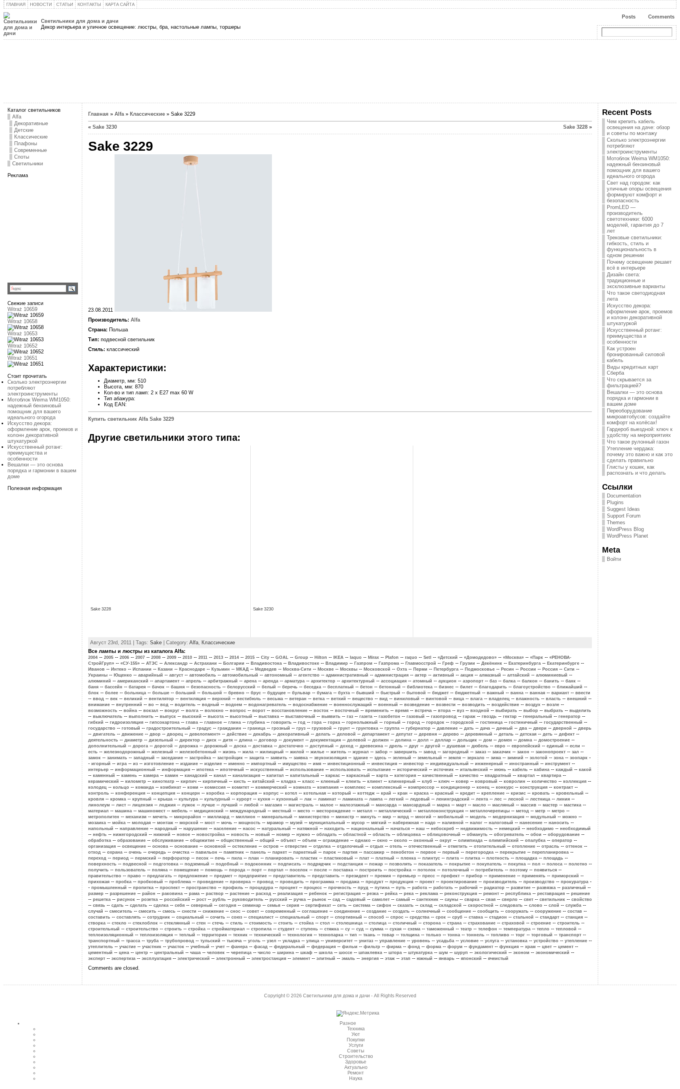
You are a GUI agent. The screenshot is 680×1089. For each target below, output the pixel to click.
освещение (134, 846)
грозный (281, 728)
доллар (443, 740)
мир (386, 816)
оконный (423, 840)
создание (376, 911)
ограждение (336, 840)
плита (452, 858)
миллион (245, 816)
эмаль (348, 958)
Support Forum (624, 516)
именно (236, 763)
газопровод (443, 716)
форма (433, 946)
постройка (399, 869)
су (347, 928)
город (413, 722)
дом (487, 740)
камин (171, 775)
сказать (405, 905)
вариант (560, 692)
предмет (223, 875)
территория (214, 934)
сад (336, 899)
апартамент (167, 681)
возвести (446, 704)
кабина (541, 769)
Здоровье (355, 1062)
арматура (295, 681)
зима (496, 757)
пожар (376, 864)
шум (443, 952)
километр (135, 781)
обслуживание (168, 840)
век (114, 698)
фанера (239, 946)
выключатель (107, 716)
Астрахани (205, 663)
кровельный (570, 793)
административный (347, 675)
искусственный (267, 769)
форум (454, 946)
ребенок (318, 893)
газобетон (389, 716)
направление (134, 828)
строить (173, 928)
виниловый (406, 698)
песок (202, 858)
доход (346, 745)
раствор (215, 893)
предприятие (252, 875)
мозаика (97, 822)
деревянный (478, 734)
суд (360, 928)
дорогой (163, 745)
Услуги (356, 1045)
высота (216, 716)
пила (236, 858)
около (400, 840)
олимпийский (504, 840)
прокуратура (574, 881)
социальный (190, 917)
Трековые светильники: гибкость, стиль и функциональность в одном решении (634, 246)
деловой (346, 734)
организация (102, 846)
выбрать (553, 710)
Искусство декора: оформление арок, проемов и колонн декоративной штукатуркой (42, 432)
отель (396, 846)
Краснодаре (192, 669)
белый (269, 686)
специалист (260, 917)
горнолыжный (362, 722)
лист (121, 804)
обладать (326, 834)
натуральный (276, 828)
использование (307, 769)
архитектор (323, 681)
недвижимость (476, 828)
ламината (352, 799)
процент (288, 887)
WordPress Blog (625, 529)
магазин (273, 804)
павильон (206, 852)
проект (426, 881)
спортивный (348, 917)
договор (268, 740)
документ (293, 740)
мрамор (275, 822)
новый (262, 834)
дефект (567, 734)
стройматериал (228, 928)
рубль (219, 899)
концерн (190, 793)
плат (364, 858)
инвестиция (384, 763)
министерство (314, 816)
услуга (492, 940)
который (341, 793)
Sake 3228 (575, 127)
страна (454, 923)
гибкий (95, 722)
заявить (278, 757)
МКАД (242, 669)
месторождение (333, 810)
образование (131, 840)
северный (202, 905)
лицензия (142, 804)
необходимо (540, 828)
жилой (297, 751)
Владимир (336, 663)
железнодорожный (124, 751)
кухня (264, 799)
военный (388, 704)
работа (419, 887)
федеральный (289, 946)
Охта (402, 669)
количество (544, 781)
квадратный (498, 775)
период (121, 858)
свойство (581, 899)
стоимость (260, 923)
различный (574, 887)
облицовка (409, 834)
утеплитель (100, 946)
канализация (246, 775)
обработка (99, 840)
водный (210, 704)
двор (155, 734)
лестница (540, 799)
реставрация (551, 893)
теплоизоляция (156, 934)
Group (301, 657)
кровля (96, 799)
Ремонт (355, 1073)
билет (466, 686)
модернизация (508, 816)
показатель (430, 864)
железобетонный (197, 751)
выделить (580, 710)
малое (326, 804)
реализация (290, 893)
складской (450, 905)
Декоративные (31, 123)
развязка (546, 887)
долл (423, 740)
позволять (400, 864)
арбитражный (223, 681)
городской (462, 722)
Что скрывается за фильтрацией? (629, 382)
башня (178, 686)
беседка (312, 686)
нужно (303, 834)
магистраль (301, 804)
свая (490, 899)
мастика (572, 804)
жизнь (229, 751)
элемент (301, 958)
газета (365, 716)
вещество (362, 698)
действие (237, 734)
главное (213, 722)
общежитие (202, 840)
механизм (136, 816)
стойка (306, 923)
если (575, 745)
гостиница (491, 722)
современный (280, 911)
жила (247, 751)
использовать (345, 769)
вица (458, 698)
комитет (240, 787)
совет (253, 911)
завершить (405, 751)
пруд (363, 887)
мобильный (451, 816)
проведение (210, 881)
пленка (408, 858)
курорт (244, 799)
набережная (406, 822)
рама (194, 893)
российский (177, 899)
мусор (358, 822)
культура (188, 799)
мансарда (386, 804)
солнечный (428, 911)
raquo (411, 657)
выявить (331, 716)
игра (122, 763)
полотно (578, 864)
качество (469, 775)
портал (275, 869)
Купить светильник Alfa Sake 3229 (131, 419)
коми (192, 787)
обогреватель (509, 834)
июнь (500, 769)
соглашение (315, 911)
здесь (380, 757)
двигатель (104, 734)
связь (99, 905)
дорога (140, 745)
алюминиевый (551, 675)
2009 (171, 657)
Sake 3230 (104, 127)
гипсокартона (164, 722)
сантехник (427, 899)
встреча (423, 710)
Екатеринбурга (524, 663)
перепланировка (550, 852)
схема (414, 928)
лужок (188, 804)
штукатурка (420, 952)
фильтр (372, 946)
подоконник (258, 864)
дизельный (161, 740)
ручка (300, 899)
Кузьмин (220, 669)
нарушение (195, 828)
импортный (263, 763)
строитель (568, 923)
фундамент (481, 946)
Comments (661, 17)
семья (273, 905)
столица (377, 923)
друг (414, 745)
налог (476, 822)
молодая (141, 822)
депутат (404, 734)
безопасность (206, 686)
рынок (319, 899)
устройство (546, 940)
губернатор (418, 728)
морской (188, 822)
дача (485, 728)
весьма (275, 698)
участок (176, 946)
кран (402, 793)
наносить (559, 822)
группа (391, 728)
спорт (322, 917)
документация (325, 740)
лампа (375, 799)
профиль (233, 887)
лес (498, 799)
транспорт (570, 934)
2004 (93, 657)
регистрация (346, 893)
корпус (271, 793)
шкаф (306, 952)
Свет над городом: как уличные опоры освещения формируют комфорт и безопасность (639, 191)
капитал (275, 775)
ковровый (486, 781)
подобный (227, 864)
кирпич (188, 781)
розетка (149, 899)
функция (509, 946)
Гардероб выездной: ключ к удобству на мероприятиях (640, 432)
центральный (169, 952)
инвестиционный (346, 763)
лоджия (167, 804)
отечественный (425, 846)
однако (363, 840)
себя (180, 905)
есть (93, 751)
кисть (240, 781)
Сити (569, 669)
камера (151, 775)
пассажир (374, 852)
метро (558, 810)
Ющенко (123, 675)
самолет (381, 899)
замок (94, 757)
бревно (236, 692)
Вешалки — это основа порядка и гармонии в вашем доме (41, 470)
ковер (462, 781)
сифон (384, 905)
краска (421, 793)
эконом (521, 952)
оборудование (564, 834)
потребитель (489, 869)
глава (192, 722)
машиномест (151, 810)
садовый (356, 899)
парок (329, 852)
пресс (428, 875)
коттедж (366, 793)
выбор (530, 710)
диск (211, 740)
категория (405, 775)
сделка (160, 905)
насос (249, 828)
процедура (261, 887)
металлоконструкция (441, 810)
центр (141, 952)
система (361, 905)
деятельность (103, 740)
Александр (176, 663)
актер (421, 675)
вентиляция (193, 698)
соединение (347, 911)
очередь (157, 852)
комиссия (215, 787)
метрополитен (103, 816)
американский (132, 681)
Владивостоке (303, 663)
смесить (147, 911)
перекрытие (513, 852)
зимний (515, 757)
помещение (186, 869)
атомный (422, 681)
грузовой (322, 728)
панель (258, 852)
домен (505, 740)
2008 (156, 657)
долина (403, 740)
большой (212, 692)
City (265, 657)
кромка (118, 799)
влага (476, 698)
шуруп (461, 952)
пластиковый (338, 858)
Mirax (373, 657)
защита (256, 757)
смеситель (120, 911)
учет (220, 946)
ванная (537, 692)
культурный (217, 799)
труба (152, 940)
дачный (504, 728)
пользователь (130, 869)
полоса (554, 864)
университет (339, 940)
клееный (330, 781)
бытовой (416, 692)
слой (554, 905)
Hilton (320, 657)
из (135, 763)
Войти (614, 559)
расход (263, 893)
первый (450, 852)
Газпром (363, 663)
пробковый (150, 881)
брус (256, 692)
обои (535, 834)
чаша (195, 952)
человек (216, 952)
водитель (185, 704)
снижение (213, 911)
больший (186, 692)
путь (401, 887)
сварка (471, 899)
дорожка (188, 745)
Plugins (615, 502)
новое (183, 834)
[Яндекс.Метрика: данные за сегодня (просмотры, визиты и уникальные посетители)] (357, 1013)
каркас (332, 775)
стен (201, 923)
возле (553, 704)
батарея (137, 686)
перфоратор (176, 858)
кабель (520, 769)
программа (322, 881)
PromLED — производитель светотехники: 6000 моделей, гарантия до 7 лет (635, 219)
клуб (427, 781)
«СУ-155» (130, 663)
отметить (458, 846)
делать (323, 734)
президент (357, 875)
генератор (569, 716)
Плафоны (25, 143)
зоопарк (579, 757)
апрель (193, 681)
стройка (196, 928)
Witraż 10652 (22, 346)
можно (569, 816)
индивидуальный (449, 763)
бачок (158, 686)
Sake (156, 642)
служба (573, 905)
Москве (326, 669)
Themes (616, 522)
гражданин (229, 728)
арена (250, 681)
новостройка (210, 834)
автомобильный (240, 675)
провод (265, 881)
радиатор (494, 887)
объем (309, 840)
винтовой (436, 698)
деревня (428, 734)
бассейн (113, 686)
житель (338, 751)
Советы (355, 1051)
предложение (193, 875)
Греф (448, 663)
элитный (325, 958)
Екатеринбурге (563, 663)
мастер (550, 804)
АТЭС (152, 663)
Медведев (266, 669)
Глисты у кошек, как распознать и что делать (636, 470)
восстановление (289, 710)
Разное (348, 1023)
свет (528, 899)
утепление (576, 940)
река (409, 893)
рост (201, 899)
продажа (349, 881)
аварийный (150, 675)
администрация (391, 675)
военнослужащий (353, 704)
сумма (376, 928)
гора (317, 722)
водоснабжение (310, 704)
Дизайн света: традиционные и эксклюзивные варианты (636, 280)
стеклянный (177, 923)
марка (443, 804)
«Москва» (513, 657)
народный (166, 828)
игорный (101, 763)
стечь (218, 923)
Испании (142, 669)
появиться (545, 869)
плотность (497, 858)
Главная (98, 114)
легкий (396, 799)
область (381, 834)
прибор (474, 875)
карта (382, 775)
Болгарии (233, 663)
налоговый (501, 822)
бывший (365, 692)
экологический (490, 952)
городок (435, 722)
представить (326, 875)
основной (215, 846)
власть (553, 698)
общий (267, 840)
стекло (119, 923)
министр (345, 816)
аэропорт (473, 681)
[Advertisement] (56, 227)
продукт (374, 881)
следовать (511, 905)
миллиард (218, 816)
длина (245, 740)
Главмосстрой (420, 663)
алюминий (99, 681)
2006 (124, 657)
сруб (457, 917)
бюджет (440, 692)
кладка (288, 781)
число (264, 952)
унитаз (366, 940)
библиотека (419, 686)
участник (151, 946)
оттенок (573, 846)
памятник (234, 852)
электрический (193, 958)
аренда (270, 681)
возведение (417, 704)
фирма (393, 946)
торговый (541, 934)
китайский (263, 781)
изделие (213, 763)
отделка (322, 846)
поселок (299, 869)
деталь (506, 734)
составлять (128, 917)
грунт (344, 728)
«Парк (536, 657)
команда (144, 787)
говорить (281, 722)
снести (189, 911)
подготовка (165, 864)
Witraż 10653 (22, 333)
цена (124, 952)
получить (98, 869)
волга (192, 710)
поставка (343, 869)
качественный (437, 775)
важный (495, 692)
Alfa (16, 117)
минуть (368, 816)
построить (370, 869)
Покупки (356, 1040)
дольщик (467, 740)
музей (296, 822)
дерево (451, 734)
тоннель (475, 934)
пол (536, 864)
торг (520, 934)
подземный (197, 864)
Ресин (507, 669)
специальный (295, 917)
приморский (565, 875)
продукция (401, 881)
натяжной (307, 828)
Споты (21, 157)
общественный (237, 840)
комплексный (387, 787)
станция (574, 917)
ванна (516, 692)
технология (299, 934)
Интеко (118, 669)
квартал (526, 775)
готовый (131, 728)
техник (240, 934)
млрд (403, 816)
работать (443, 887)
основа (160, 846)
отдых (376, 846)
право (134, 875)
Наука (355, 1078)
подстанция (350, 864)
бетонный (390, 686)
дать (469, 728)
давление (447, 728)
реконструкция (460, 893)
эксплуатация (156, 958)
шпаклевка (370, 952)
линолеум (99, 804)
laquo (356, 657)
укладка (291, 940)
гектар (510, 716)
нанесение (530, 822)
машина (123, 810)
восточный (347, 710)
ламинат (327, 799)
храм (530, 946)
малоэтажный (355, 804)
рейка (391, 893)
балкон (530, 681)
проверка (240, 881)
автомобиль (202, 675)
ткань (369, 934)
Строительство (356, 1056)
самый (403, 899)
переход (97, 858)
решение (580, 893)
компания (327, 787)
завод (429, 751)
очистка (180, 852)
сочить (217, 917)
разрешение (123, 893)
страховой (513, 923)
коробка (215, 793)
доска (240, 745)
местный (281, 810)
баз (493, 681)
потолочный (455, 869)
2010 (187, 657)
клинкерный (402, 781)
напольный (100, 828)
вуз (460, 710)
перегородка (479, 852)
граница (256, 728)
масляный (503, 804)
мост (210, 822)
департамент (376, 734)
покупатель (489, 864)
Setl (427, 657)
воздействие (505, 704)
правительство (104, 875)
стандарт (549, 917)
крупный (142, 799)
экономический (552, 952)
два (523, 728)
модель (478, 816)
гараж (469, 716)
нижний (161, 834)
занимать (117, 757)
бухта (344, 692)
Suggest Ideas (623, 509)
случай (95, 911)
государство (101, 728)
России (528, 669)
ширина (285, 952)
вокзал (150, 710)
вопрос (238, 710)
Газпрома (389, 663)
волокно (214, 710)
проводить (292, 881)
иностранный (524, 763)
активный (443, 675)
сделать (138, 905)
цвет (547, 946)
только (433, 934)
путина (382, 887)
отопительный (490, 846)
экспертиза (123, 958)
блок (93, 692)
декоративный (293, 734)
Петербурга (446, 669)
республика (518, 893)
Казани (165, 669)
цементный (100, 952)
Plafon (392, 657)
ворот (258, 710)
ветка (319, 698)
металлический (395, 810)
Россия (550, 669)
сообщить (488, 911)
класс (308, 781)
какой (585, 769)
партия (349, 852)
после (320, 869)
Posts (629, 17)
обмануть (477, 834)
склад (426, 905)
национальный (367, 828)
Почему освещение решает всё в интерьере (639, 265)
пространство (201, 887)
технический (267, 934)
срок (441, 917)
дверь (584, 728)
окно (382, 840)
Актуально (356, 1067)
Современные (30, 150)
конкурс (505, 787)
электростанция (268, 958)
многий (423, 816)
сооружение (548, 911)
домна (525, 740)
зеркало (475, 757)
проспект (170, 887)
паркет (279, 852)
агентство (309, 675)
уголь (254, 940)
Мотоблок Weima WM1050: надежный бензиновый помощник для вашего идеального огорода (39, 408)
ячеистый (498, 958)
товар (388, 934)
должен (380, 740)
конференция (130, 793)
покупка (517, 864)
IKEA (338, 657)
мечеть (160, 816)
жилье (317, 751)
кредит (467, 793)
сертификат (318, 905)
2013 (218, 657)
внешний (577, 698)
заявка (301, 757)
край (386, 793)
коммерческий (271, 787)
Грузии (467, 663)
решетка (102, 899)
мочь (226, 822)
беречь (290, 686)
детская (528, 734)
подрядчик (319, 864)
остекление (244, 846)
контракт (563, 787)
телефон (487, 928)
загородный (455, 751)
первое (428, 852)
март (461, 804)
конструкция (533, 787)
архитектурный (358, 681)
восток (321, 710)
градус (204, 728)
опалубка (535, 840)
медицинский (209, 810)
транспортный (104, 940)
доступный (322, 745)
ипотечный (232, 769)
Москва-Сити (297, 669)
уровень (421, 940)
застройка (200, 757)
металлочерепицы (490, 810)
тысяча (234, 940)
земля (454, 757)
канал (220, 775)
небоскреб (442, 828)
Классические (31, 137)
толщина (410, 934)
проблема (180, 881)
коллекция (574, 781)
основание (186, 846)
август (176, 675)
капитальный (304, 775)
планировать (279, 858)
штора (395, 952)
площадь (553, 858)
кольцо (121, 787)
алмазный (490, 675)
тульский (210, 940)
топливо (500, 934)
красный (444, 793)
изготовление (159, 763)
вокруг (171, 710)
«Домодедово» (480, 657)
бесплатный (340, 686)
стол (325, 923)
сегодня (227, 905)
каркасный (358, 775)
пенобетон (402, 852)
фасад (261, 946)
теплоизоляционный (110, 934)
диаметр (133, 740)
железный (162, 751)
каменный (104, 775)
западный (144, 757)
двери (540, 728)
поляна (160, 869)
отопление (523, 846)
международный (248, 810)
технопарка (330, 934)
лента (482, 799)
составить (99, 917)
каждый (564, 769)
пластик (309, 858)
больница (135, 692)
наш (420, 828)
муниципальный (327, 822)
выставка (269, 716)
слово (535, 905)
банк (570, 681)
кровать (541, 793)
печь (220, 858)
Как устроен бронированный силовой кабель (636, 354)
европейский (526, 745)
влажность (528, 698)
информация (176, 769)
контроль (98, 793)
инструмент (557, 763)
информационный (135, 769)
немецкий (509, 828)
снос (235, 911)
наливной (453, 822)
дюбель (479, 745)
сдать (117, 905)
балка (509, 681)
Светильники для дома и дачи (79, 21)
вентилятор (161, 698)
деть (547, 734)
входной (479, 710)
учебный (199, 946)
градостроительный (168, 728)
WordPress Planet (627, 536)
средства (419, 917)
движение (132, 734)
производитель (500, 881)
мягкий (378, 822)
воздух (532, 704)
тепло (543, 928)
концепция (163, 793)
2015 (250, 657)
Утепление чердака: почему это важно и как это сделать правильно (640, 454)
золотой (538, 757)
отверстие (296, 846)
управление (392, 940)
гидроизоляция (126, 722)
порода (237, 869)
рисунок (126, 899)
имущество (295, 763)
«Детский (448, 657)
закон (523, 751)
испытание (379, 769)
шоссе (345, 952)
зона (559, 757)
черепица (241, 952)
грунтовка (367, 728)
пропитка (143, 887)
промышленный (109, 887)
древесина (371, 745)
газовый (416, 716)
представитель (289, 875)
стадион (498, 917)
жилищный (272, 751)
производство (538, 881)
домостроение (554, 740)
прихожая (98, 881)
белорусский (241, 686)
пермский (145, 858)
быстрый (390, 692)
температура (516, 928)
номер (283, 834)
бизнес (446, 686)
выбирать (506, 710)
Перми (420, 669)
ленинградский (452, 799)
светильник (552, 899)
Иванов (96, 669)
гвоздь (489, 716)
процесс (313, 887)
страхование (481, 923)
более (111, 692)
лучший (229, 804)
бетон (366, 686)
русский (278, 899)
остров (271, 846)
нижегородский (130, 834)
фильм (349, 946)
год (301, 722)
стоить (285, 923)
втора (444, 710)
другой (432, 745)
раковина (172, 893)
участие (127, 946)
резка (373, 893)
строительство (142, 928)
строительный (104, 928)
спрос (396, 917)
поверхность (102, 864)
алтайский (518, 675)
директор (189, 740)
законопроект (550, 751)
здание (360, 757)
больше (160, 692)
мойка (119, 822)
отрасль (550, 846)
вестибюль (249, 698)
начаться (400, 828)
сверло (509, 899)
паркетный (305, 852)
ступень (309, 928)
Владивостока (266, 663)
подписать (289, 864)
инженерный (489, 763)
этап (405, 958)
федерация (323, 946)
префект (450, 875)
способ (376, 917)
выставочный (300, 716)
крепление (492, 793)
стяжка (331, 928)
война (130, 710)
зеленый (402, 757)
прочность (339, 887)
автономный (278, 675)
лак (308, 799)
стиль (236, 923)
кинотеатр (163, 781)
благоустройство (532, 686)
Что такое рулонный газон (638, 442)
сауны (451, 899)
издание (189, 763)
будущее (276, 692)
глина (234, 722)
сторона (432, 923)
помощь (214, 869)
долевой (356, 740)
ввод (98, 698)
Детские (23, 130)
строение (541, 923)
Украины (97, 675)
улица (312, 940)
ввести (582, 692)
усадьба (445, 940)
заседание (172, 757)
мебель (180, 810)
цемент (565, 946)
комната (302, 787)
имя (317, 763)
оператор (562, 840)
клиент (374, 781)
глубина (256, 722)
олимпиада (470, 840)
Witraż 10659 (22, 309)
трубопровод (179, 940)
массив (528, 804)
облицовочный (443, 834)
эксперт (96, 958)
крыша (165, 799)
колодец (97, 787)
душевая (456, 745)
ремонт (491, 893)
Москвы (348, 669)
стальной (523, 917)
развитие (520, 887)
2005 (108, 657)
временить (377, 710)
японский (471, 958)
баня (93, 686)
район (148, 893)
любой (251, 804)
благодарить (493, 686)
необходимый (575, 828)
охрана (114, 852)
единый (555, 745)
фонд (414, 946)
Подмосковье (480, 669)
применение (502, 875)
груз (300, 728)
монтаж (165, 822)
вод (164, 704)
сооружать (516, 911)
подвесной (135, 864)
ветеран (298, 698)
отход (94, 852)
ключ (443, 781)
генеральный (537, 716)
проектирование (459, 881)
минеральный (277, 816)
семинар (251, 905)
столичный (405, 923)
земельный (430, 757)
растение (239, 893)
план (253, 858)
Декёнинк (491, 663)
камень (129, 775)
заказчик (501, 751)
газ (350, 716)
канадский (196, 775)
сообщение (459, 911)
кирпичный (215, 781)
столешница (349, 923)
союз (236, 917)
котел (291, 793)
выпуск (168, 716)
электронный (230, 958)
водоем (233, 704)
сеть (342, 905)
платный (384, 858)
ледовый (420, 799)
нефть (100, 834)
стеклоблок (145, 923)
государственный (563, 722)
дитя (228, 740)
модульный (543, 816)
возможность (102, 710)
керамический (103, 781)
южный (424, 958)
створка (96, 923)
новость (240, 834)
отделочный (350, 846)
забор (381, 751)
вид (383, 698)
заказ (480, 751)
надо (430, 822)
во (151, 704)
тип (353, 934)
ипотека (205, 769)
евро (500, 745)
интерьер (98, 769)
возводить (473, 704)
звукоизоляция (330, 757)
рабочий (468, 887)
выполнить (141, 716)
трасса (133, 940)
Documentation (624, 496)
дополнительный (107, 745)
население (225, 828)
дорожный (215, 745)
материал (98, 810)
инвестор (413, 763)
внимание (99, 704)
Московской (377, 669)
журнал (361, 751)
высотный (241, 716)
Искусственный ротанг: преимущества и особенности (35, 453)
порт (256, 869)
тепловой (566, 928)
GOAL (281, 657)
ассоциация (394, 681)
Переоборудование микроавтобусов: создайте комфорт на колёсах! (638, 416)
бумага (324, 692)
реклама (429, 893)
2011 (202, 657)
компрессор (421, 787)
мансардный (417, 804)
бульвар (301, 692)
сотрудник (158, 917)
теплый (187, 934)
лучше (208, 804)
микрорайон (187, 816)
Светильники (27, 163)
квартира (551, 775)
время (401, 710)
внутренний (129, 704)
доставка (262, 745)
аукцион (447, 681)
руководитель (247, 899)
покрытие (459, 864)
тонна (453, 934)
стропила (261, 928)
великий (133, 698)
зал (575, 751)
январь (447, 958)
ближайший (569, 686)
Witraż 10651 (22, 358)
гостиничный (523, 722)
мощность (249, 822)
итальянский (474, 769)
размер (95, 893)
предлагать (159, 875)
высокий (191, 716)
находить (334, 828)
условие (469, 940)
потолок (427, 869)
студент (286, 928)
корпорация (244, 793)
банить (551, 681)
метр (540, 810)
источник (444, 769)
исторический (412, 769)
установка (516, 940)
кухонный (287, 799)
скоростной (480, 905)
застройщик (230, 757)
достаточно (291, 745)
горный (392, 722)
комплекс (355, 787)
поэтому (519, 869)
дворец (175, 734)
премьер (406, 875)
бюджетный (467, 692)
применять (533, 875)
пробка (123, 881)
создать (401, 911)
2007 (140, 657)
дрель (396, 745)
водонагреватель (267, 704)
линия (563, 799)
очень (135, 852)
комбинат (170, 787)
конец (483, 787)
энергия (370, 958)
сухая (395, 928)
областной (354, 834)
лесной (516, 799)
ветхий (338, 698)
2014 (234, 657)
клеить (353, 781)
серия (292, 905)
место (304, 810)
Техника (356, 1029)
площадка (526, 858)
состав (574, 911)
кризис (518, 793)
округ (446, 840)
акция (466, 675)
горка (334, 722)
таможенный (440, 928)
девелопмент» (204, 734)
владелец (499, 698)
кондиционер (455, 787)
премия (383, 875)
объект (288, 840)
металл (364, 810)
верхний (221, 698)
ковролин (514, 781)
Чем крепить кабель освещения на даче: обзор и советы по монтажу (638, 127)
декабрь (262, 734)
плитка (472, 858)
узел (271, 940)
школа (326, 952)
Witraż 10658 (22, 321)
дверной (562, 728)
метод (522, 810)
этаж (390, 958)
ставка (476, 917)
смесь (169, 911)
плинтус (431, 858)
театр (466, 928)
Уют (355, 1034)
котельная (314, 793)
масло (479, 804)
